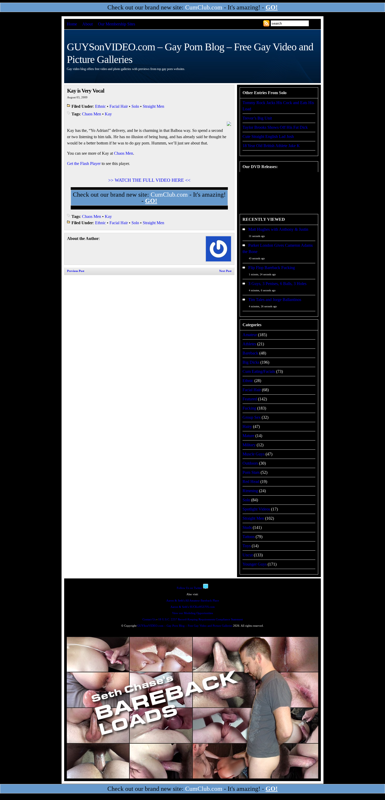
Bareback (250, 353)
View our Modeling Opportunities (192, 613)
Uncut (248, 555)
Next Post (225, 271)
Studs (247, 527)
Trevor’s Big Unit (257, 118)
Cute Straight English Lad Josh (268, 136)
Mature (248, 435)
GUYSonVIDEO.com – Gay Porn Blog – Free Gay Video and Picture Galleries (184, 625)
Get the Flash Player (84, 163)
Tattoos (249, 536)
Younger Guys (255, 564)
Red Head (251, 481)
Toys (247, 546)
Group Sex (252, 417)
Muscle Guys (254, 454)
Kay (108, 114)
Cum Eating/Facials (259, 371)
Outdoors (250, 463)
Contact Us (149, 619)
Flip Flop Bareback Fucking (271, 267)
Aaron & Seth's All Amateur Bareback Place (192, 600)
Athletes (249, 344)
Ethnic (100, 106)
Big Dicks (251, 362)
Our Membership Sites (116, 24)
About (87, 24)
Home (72, 24)
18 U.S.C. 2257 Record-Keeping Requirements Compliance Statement (200, 619)
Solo (135, 106)
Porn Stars (251, 472)
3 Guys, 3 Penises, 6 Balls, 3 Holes (277, 283)
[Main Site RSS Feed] (266, 23)
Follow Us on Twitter (189, 588)
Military (249, 445)
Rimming (250, 490)
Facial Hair (118, 106)
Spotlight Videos (256, 509)
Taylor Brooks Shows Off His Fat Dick (275, 127)
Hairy (247, 426)
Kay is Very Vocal (85, 91)
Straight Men (153, 106)
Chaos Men (91, 114)
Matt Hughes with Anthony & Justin (278, 229)
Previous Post (75, 271)
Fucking (249, 408)
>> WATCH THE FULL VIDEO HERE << (149, 180)
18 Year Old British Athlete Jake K (271, 145)
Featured (250, 399)
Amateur (250, 334)
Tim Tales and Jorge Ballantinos (274, 299)
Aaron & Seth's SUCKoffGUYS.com (192, 606)
